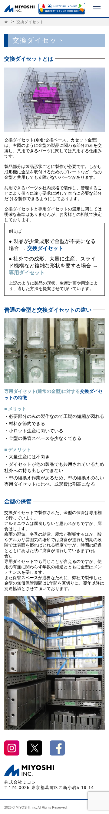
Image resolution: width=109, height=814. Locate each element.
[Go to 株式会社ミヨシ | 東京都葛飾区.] (6, 22)
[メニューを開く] (97, 8)
